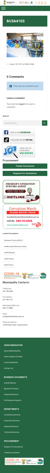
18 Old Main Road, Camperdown (15, 325)
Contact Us (8, 368)
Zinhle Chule (29, 64)
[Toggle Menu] (3, 8)
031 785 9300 (8, 291)
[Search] (44, 123)
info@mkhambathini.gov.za (13, 316)
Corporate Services (12, 421)
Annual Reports (10, 383)
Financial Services (11, 394)
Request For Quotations (13, 447)
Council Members (11, 362)
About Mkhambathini (12, 351)
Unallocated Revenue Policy (15, 246)
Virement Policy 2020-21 (13, 240)
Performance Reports (12, 400)
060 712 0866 (8, 308)
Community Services (12, 415)
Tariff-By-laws (9, 253)
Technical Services (11, 432)
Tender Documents (11, 453)
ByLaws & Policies (11, 389)
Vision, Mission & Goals (13, 357)
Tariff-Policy (9, 259)
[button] (25, 166)
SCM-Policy (8, 265)
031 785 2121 (8, 300)
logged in (22, 104)
